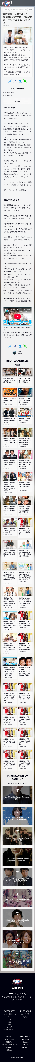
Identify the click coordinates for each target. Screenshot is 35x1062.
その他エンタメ (9, 1030)
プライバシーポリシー (9, 1045)
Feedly (26, 1047)
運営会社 (9, 1050)
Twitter (27, 1039)
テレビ (9, 1027)
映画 (9, 1024)
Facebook (26, 1042)
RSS (26, 1045)
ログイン (26, 1017)
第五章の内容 (9, 92)
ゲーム (9, 1019)
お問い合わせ (9, 1039)
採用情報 (9, 1047)
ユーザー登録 (25, 1014)
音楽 (9, 1022)
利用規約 (9, 1042)
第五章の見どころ (11, 95)
